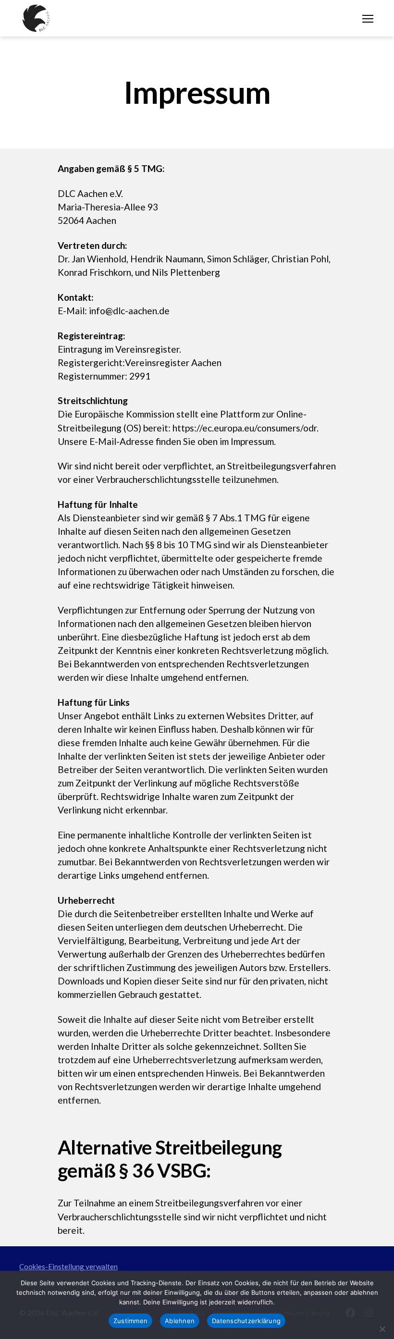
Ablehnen (180, 1321)
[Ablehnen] (382, 1329)
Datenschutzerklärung (246, 1321)
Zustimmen (130, 1321)
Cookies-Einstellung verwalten (68, 1266)
